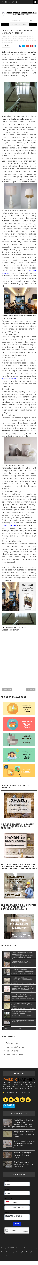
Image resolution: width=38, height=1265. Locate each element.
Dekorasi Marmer (12, 36)
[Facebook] (5, 1099)
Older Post (30, 689)
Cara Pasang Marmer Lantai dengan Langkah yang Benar (22, 970)
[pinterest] (16, 2)
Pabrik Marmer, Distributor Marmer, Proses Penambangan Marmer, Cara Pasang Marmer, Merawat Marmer (22, 956)
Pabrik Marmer (12, 1051)
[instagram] (5, 2)
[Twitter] (11, 1099)
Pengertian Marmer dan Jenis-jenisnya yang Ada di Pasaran (21, 1004)
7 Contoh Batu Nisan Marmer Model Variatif (22, 1021)
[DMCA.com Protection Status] (9, 1106)
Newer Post (7, 689)
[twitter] (12, 2)
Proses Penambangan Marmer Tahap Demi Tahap (22, 962)
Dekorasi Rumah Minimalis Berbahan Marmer (14, 628)
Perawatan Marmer (14, 1055)
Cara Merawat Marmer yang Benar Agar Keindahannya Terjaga (21, 979)
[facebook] (2, 2)
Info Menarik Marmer (15, 1047)
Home (20, 1028)
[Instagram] (22, 1099)
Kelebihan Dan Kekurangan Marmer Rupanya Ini (22, 995)
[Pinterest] (28, 1099)
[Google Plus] (16, 1099)
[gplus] (9, 2)
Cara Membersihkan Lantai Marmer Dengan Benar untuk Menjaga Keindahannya (22, 988)
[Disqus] (19, 659)
